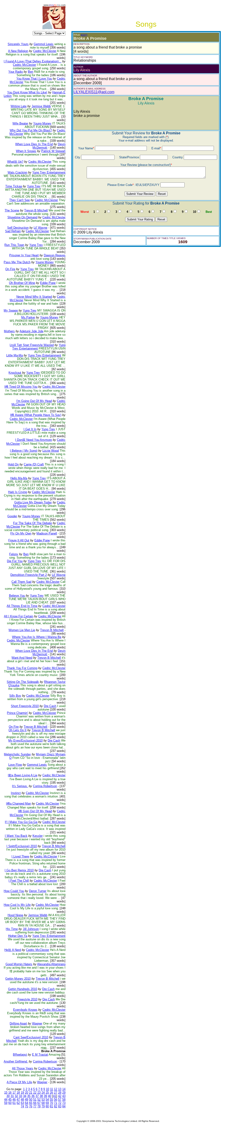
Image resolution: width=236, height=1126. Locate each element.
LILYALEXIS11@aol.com (94, 92)
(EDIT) (84, 35)
